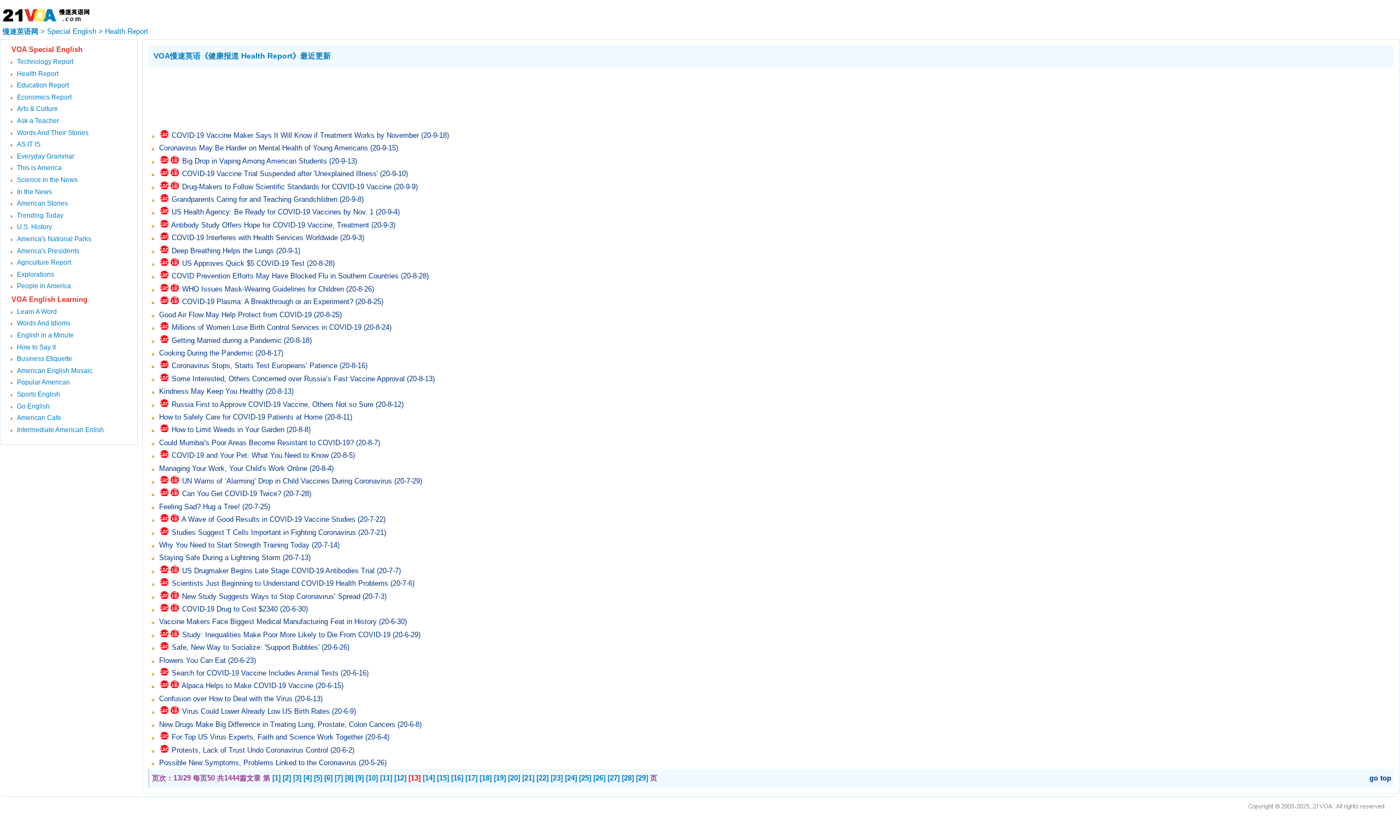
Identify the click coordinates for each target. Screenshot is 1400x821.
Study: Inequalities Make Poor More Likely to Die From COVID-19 (286, 635)
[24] (571, 778)
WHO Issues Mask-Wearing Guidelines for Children (263, 289)
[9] (359, 778)
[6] (328, 778)
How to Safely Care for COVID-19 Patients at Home (241, 417)
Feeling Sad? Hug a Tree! (199, 507)
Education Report (43, 85)
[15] (443, 778)
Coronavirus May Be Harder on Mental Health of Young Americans (263, 148)
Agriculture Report (44, 262)
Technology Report (45, 62)
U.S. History (34, 227)
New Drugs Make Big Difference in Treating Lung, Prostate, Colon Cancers (277, 724)
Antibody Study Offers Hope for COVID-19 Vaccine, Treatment (270, 225)
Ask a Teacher (38, 121)
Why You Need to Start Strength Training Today (234, 545)
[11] (386, 778)
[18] (486, 778)
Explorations (35, 274)
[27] (614, 778)
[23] (557, 778)
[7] (339, 778)
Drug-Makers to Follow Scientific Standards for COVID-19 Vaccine (287, 187)
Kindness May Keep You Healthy (211, 391)
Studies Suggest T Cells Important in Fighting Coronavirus (264, 532)
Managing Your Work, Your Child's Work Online (233, 468)
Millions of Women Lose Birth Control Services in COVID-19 (266, 327)
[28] (628, 778)
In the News (34, 192)
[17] (471, 778)
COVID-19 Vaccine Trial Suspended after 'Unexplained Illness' (280, 174)
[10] (372, 778)
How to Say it (36, 347)
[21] (528, 778)
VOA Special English (47, 49)
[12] (400, 778)
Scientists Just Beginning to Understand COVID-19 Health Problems (280, 583)
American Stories (42, 203)
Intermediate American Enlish (60, 430)
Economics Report (44, 97)
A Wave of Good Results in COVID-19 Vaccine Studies (268, 519)
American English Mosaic (54, 371)
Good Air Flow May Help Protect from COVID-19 (235, 315)
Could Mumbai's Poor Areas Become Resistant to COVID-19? (256, 443)
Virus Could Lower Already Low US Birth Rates (256, 711)
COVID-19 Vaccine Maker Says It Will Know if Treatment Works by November (295, 135)
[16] (457, 778)
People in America (44, 286)
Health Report (126, 31)
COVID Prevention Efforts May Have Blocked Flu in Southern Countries (285, 276)
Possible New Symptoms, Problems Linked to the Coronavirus (258, 763)
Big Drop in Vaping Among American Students (254, 161)
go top (1380, 778)
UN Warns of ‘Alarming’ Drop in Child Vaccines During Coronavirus (287, 481)
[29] (642, 778)
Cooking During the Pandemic (206, 353)
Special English (71, 31)
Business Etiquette (44, 359)
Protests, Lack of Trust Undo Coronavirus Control (250, 750)
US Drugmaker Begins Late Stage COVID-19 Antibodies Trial (278, 571)
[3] (297, 778)
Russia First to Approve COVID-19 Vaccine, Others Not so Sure (273, 404)
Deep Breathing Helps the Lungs (223, 251)
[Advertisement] (347, 97)
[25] (585, 778)
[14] (429, 778)
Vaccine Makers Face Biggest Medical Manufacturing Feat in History (268, 622)
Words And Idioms (44, 323)
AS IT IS (28, 144)
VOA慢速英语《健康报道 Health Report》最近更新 (242, 55)
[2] (287, 778)
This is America (39, 168)
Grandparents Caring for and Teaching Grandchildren (254, 199)
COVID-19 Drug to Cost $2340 (230, 609)
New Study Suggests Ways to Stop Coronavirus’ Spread (271, 596)
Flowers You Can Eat (192, 660)
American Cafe (39, 418)
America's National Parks (54, 239)
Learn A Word (37, 312)
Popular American (43, 382)
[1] (276, 778)
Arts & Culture (37, 109)
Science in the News (47, 180)
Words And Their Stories (53, 133)
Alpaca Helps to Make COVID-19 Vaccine (247, 686)
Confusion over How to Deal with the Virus (226, 699)
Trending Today (40, 215)
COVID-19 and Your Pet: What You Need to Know (250, 455)
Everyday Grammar (45, 156)
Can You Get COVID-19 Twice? (231, 494)
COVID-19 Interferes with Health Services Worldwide (255, 238)
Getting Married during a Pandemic (227, 340)
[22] (542, 778)
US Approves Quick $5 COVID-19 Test (243, 263)
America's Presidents (48, 251)
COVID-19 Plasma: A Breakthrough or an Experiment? (267, 302)
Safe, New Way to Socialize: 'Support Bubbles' (245, 647)
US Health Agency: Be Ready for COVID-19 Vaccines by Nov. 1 (273, 212)
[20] (514, 778)
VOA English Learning (49, 299)
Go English (33, 406)
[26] (599, 778)
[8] (349, 778)
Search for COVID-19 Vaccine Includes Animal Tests (255, 673)
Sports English (38, 394)
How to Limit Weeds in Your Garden (228, 430)
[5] (318, 778)
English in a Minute (45, 335)
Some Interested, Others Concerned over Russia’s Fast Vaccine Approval (288, 379)
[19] (500, 778)
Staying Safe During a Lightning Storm (220, 558)
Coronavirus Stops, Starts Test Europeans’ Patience (254, 366)
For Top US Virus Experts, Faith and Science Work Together (267, 737)
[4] (308, 778)
